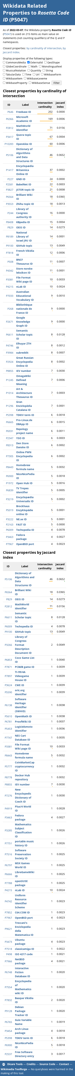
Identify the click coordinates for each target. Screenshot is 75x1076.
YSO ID (20, 438)
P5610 (8, 716)
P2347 (9, 438)
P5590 (8, 692)
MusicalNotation (16, 70)
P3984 (9, 352)
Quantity (36, 70)
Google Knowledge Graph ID (23, 321)
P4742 (8, 901)
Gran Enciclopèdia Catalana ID (24, 406)
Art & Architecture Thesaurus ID (24, 393)
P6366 (9, 119)
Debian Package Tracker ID (21, 1011)
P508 (10, 261)
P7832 (8, 1000)
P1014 (9, 393)
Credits (31, 1064)
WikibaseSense (41, 83)
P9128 (8, 1011)
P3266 (8, 645)
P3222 (9, 519)
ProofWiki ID (23, 721)
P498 (9, 954)
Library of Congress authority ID (23, 213)
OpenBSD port (25, 544)
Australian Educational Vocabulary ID (25, 295)
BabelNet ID (23, 184)
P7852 (8, 912)
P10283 (9, 144)
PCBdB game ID (24, 667)
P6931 (9, 431)
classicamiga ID (24, 949)
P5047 (7, 34)
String (49, 70)
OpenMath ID (23, 716)
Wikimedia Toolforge (14, 1069)
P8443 (9, 467)
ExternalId (36, 62)
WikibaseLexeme (37, 78)
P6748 (8, 972)
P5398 (9, 415)
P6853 (8, 659)
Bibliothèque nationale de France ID (24, 308)
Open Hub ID (24, 483)
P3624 (8, 685)
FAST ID (21, 524)
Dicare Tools (15, 1064)
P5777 (8, 766)
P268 (10, 308)
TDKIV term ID (25, 415)
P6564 (9, 197)
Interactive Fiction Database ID (22, 972)
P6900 (9, 476)
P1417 (9, 170)
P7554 (8, 987)
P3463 (9, 537)
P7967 (9, 544)
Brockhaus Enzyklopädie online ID (24, 510)
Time (28, 74)
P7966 (8, 961)
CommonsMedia (16, 62)
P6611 (9, 334)
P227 (10, 179)
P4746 (9, 345)
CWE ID (19, 685)
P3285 (8, 830)
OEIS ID (20, 227)
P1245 (9, 380)
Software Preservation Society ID (23, 854)
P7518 (8, 949)
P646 (10, 112)
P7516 (8, 854)
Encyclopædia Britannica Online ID (24, 170)
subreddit (22, 352)
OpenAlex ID (24, 144)
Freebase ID (23, 112)
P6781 (8, 721)
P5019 (9, 510)
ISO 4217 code (24, 954)
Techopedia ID (25, 530)
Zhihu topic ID (25, 204)
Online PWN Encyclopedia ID (24, 456)
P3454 (8, 1031)
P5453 (8, 728)
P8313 (9, 445)
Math (34, 66)
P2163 (9, 524)
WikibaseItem (14, 78)
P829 (10, 227)
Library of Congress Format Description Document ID (23, 645)
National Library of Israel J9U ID (24, 236)
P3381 (9, 279)
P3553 (9, 204)
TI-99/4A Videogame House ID (22, 676)
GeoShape (53, 62)
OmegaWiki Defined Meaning (23, 380)
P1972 (9, 483)
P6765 (8, 1022)
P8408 (9, 222)
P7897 (8, 676)
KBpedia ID (23, 222)
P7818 (9, 252)
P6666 (8, 874)
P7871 (8, 667)
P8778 (8, 777)
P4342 (9, 270)
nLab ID (21, 286)
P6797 (8, 865)
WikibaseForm (52, 74)
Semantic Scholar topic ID (24, 334)
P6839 (9, 490)
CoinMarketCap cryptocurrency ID (24, 766)
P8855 (9, 371)
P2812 (9, 128)
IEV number (23, 371)
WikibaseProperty (16, 83)
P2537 (8, 1054)
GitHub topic (24, 245)
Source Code (47, 1064)
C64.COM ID (22, 912)
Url (38, 74)
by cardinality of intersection (44, 48)
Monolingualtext (52, 66)
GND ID (20, 179)
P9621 (8, 929)
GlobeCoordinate (16, 66)
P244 (10, 213)
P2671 (9, 321)
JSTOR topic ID (25, 189)
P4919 (8, 808)
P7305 (9, 456)
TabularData (13, 74)
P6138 (8, 705)
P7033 (9, 295)
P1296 (9, 406)
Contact (64, 1064)
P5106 (9, 155)
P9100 (9, 245)
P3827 (9, 189)
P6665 (9, 422)
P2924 (9, 361)
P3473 (8, 941)
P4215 (9, 286)
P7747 (8, 737)
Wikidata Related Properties (25, 9)
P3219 (9, 499)
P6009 (9, 530)
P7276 (8, 795)
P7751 (8, 843)
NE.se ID (21, 519)
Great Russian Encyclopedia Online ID (24, 361)
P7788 (8, 883)
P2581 (9, 184)
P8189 (9, 236)
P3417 (9, 137)
